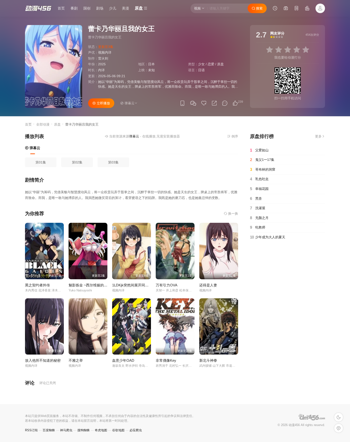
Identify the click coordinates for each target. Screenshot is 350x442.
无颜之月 (259, 218)
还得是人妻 (208, 285)
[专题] (285, 9)
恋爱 (211, 64)
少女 (201, 64)
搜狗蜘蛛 (83, 430)
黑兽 (256, 199)
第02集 (77, 162)
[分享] (214, 103)
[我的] (320, 8)
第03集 (113, 162)
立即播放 (103, 103)
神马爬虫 (66, 430)
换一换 (232, 213)
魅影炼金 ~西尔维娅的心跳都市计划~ (98, 285)
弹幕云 (34, 148)
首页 (61, 8)
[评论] (225, 103)
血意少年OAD (123, 360)
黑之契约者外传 (37, 285)
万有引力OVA (166, 285)
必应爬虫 (136, 430)
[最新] (296, 9)
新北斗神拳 (208, 360)
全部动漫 (43, 124)
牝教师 (257, 227)
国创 (86, 8)
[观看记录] (275, 9)
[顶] (235, 103)
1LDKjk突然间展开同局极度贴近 (137, 285)
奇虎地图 (101, 430)
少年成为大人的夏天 (267, 237)
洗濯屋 (257, 208)
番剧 (74, 8)
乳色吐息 (259, 179)
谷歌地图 (118, 430)
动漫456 (294, 425)
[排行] (307, 9)
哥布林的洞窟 (262, 170)
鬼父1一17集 (262, 160)
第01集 (40, 162)
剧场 (99, 8)
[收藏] (204, 103)
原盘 (220, 64)
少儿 (112, 8)
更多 (318, 136)
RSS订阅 (31, 430)
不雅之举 (76, 360)
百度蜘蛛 (49, 430)
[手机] (182, 103)
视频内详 (104, 52)
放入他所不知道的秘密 (43, 360)
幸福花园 (259, 189)
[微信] (193, 103)
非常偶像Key (166, 360)
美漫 (125, 8)
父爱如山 (259, 150)
